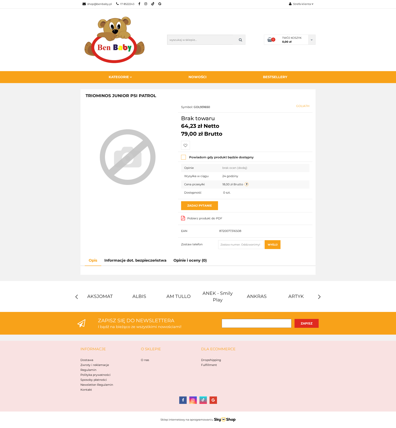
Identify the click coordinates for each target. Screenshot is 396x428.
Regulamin (88, 370)
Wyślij (272, 244)
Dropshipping (211, 360)
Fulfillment (209, 365)
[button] (93, 349)
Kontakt (86, 390)
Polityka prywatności (95, 375)
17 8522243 (127, 4)
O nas (145, 360)
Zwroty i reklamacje (94, 365)
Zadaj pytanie (199, 205)
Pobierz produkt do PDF (204, 218)
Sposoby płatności (93, 380)
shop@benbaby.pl (99, 4)
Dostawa (86, 360)
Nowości (197, 77)
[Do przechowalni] (185, 145)
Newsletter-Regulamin (96, 385)
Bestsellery (275, 77)
